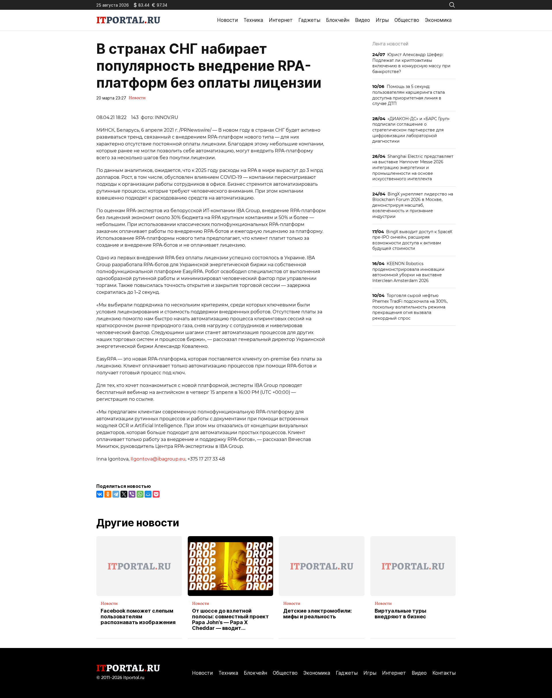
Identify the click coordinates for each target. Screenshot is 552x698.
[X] (123, 494)
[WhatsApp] (140, 494)
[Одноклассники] (107, 494)
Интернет (281, 20)
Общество (406, 20)
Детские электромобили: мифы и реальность (317, 614)
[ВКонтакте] (99, 494)
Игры (382, 20)
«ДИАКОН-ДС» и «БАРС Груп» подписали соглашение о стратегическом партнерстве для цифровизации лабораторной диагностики (411, 130)
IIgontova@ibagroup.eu (158, 459)
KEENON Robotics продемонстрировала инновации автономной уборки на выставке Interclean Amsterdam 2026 (408, 272)
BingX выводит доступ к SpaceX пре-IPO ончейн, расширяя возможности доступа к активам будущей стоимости (412, 240)
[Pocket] (156, 494)
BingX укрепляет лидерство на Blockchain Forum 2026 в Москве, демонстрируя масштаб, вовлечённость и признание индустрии (412, 205)
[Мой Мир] (148, 494)
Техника (253, 20)
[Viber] (132, 494)
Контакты (444, 673)
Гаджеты (309, 20)
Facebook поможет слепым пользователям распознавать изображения (138, 616)
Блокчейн (337, 20)
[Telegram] (115, 494)
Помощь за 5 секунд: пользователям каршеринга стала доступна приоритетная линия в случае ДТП (408, 95)
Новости (227, 20)
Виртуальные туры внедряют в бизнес (400, 614)
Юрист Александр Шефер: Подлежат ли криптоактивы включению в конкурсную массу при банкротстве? (411, 63)
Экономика (438, 20)
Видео (362, 20)
